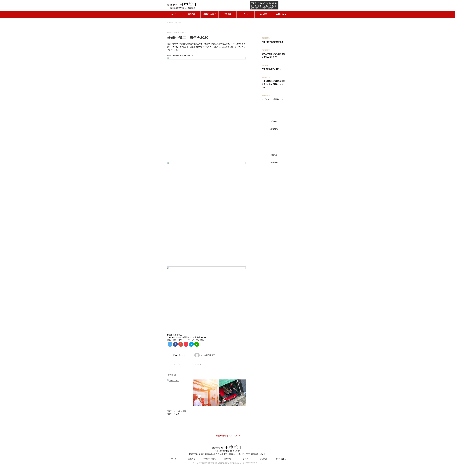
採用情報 (227, 14)
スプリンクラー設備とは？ (272, 99)
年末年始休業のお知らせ (271, 69)
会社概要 (263, 14)
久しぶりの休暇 (180, 411)
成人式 (176, 414)
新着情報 (274, 129)
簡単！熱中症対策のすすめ (272, 42)
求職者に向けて (209, 14)
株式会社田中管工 (208, 355)
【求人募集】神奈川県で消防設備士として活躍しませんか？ (273, 84)
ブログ (245, 14)
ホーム (173, 14)
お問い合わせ (281, 14)
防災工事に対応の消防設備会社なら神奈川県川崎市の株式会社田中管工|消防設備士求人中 (227, 454)
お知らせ (198, 364)
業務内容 (191, 14)
